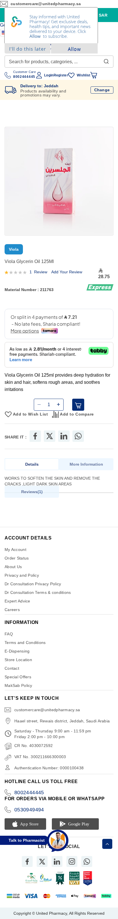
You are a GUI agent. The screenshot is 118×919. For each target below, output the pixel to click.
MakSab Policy (18, 685)
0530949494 (29, 810)
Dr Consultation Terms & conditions (38, 592)
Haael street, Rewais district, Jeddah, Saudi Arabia (62, 721)
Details (32, 464)
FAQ (9, 634)
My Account (15, 549)
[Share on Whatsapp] (78, 436)
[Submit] (106, 60)
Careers (12, 609)
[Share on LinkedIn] (63, 436)
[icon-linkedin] (57, 861)
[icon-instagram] (71, 861)
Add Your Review (66, 272)
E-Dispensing (17, 651)
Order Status (17, 558)
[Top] (107, 844)
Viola (14, 249)
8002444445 (29, 792)
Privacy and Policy (22, 575)
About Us (13, 566)
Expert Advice (17, 601)
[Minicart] (93, 75)
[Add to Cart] (78, 405)
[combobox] (59, 62)
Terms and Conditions (25, 642)
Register (61, 75)
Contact (12, 668)
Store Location (18, 659)
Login (48, 75)
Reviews (31, 491)
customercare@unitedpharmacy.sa (47, 709)
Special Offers (18, 677)
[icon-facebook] (27, 861)
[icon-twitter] (42, 861)
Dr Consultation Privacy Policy (33, 584)
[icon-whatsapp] (86, 861)
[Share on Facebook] (35, 436)
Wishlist (83, 75)
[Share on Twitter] (49, 436)
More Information (86, 464)
